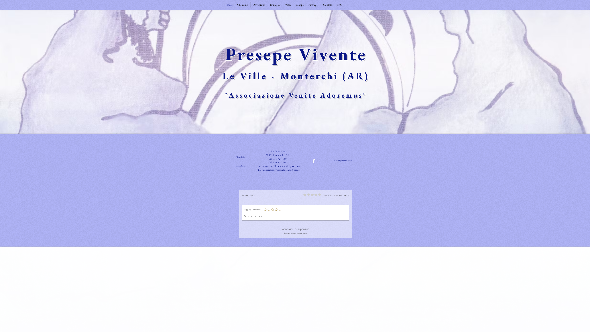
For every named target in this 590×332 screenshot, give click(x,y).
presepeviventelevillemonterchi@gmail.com (278, 166)
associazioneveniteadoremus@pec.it (281, 169)
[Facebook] (314, 161)
